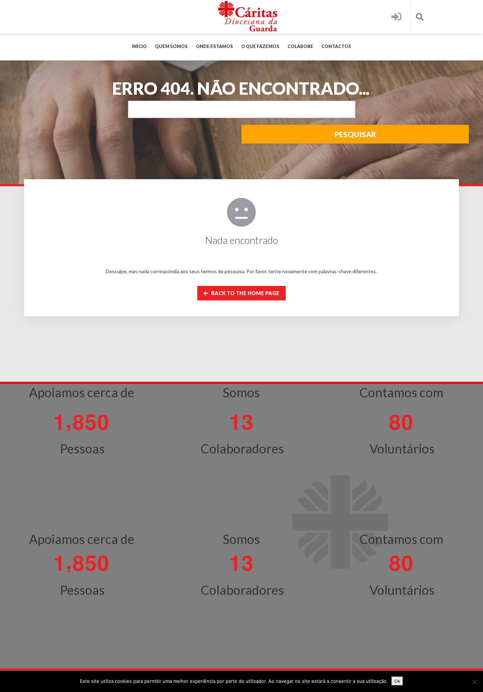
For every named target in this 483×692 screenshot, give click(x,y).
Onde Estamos (214, 46)
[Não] (474, 681)
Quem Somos (171, 46)
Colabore (300, 46)
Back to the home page (244, 293)
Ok (397, 681)
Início (139, 46)
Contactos (336, 46)
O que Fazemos (260, 46)
